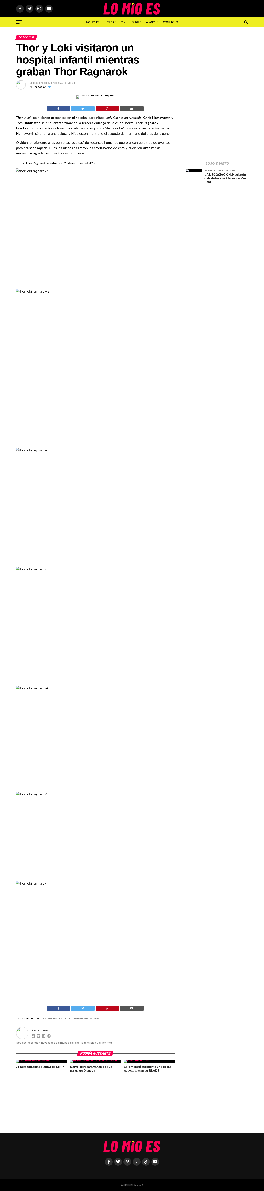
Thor (95, 1019)
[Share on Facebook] (58, 108)
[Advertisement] (215, 97)
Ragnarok (81, 1019)
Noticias (92, 22)
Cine (124, 22)
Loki (69, 1019)
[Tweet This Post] (83, 108)
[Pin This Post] (107, 108)
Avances (152, 22)
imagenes (55, 1019)
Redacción (39, 86)
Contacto (170, 22)
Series (136, 22)
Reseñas (110, 22)
